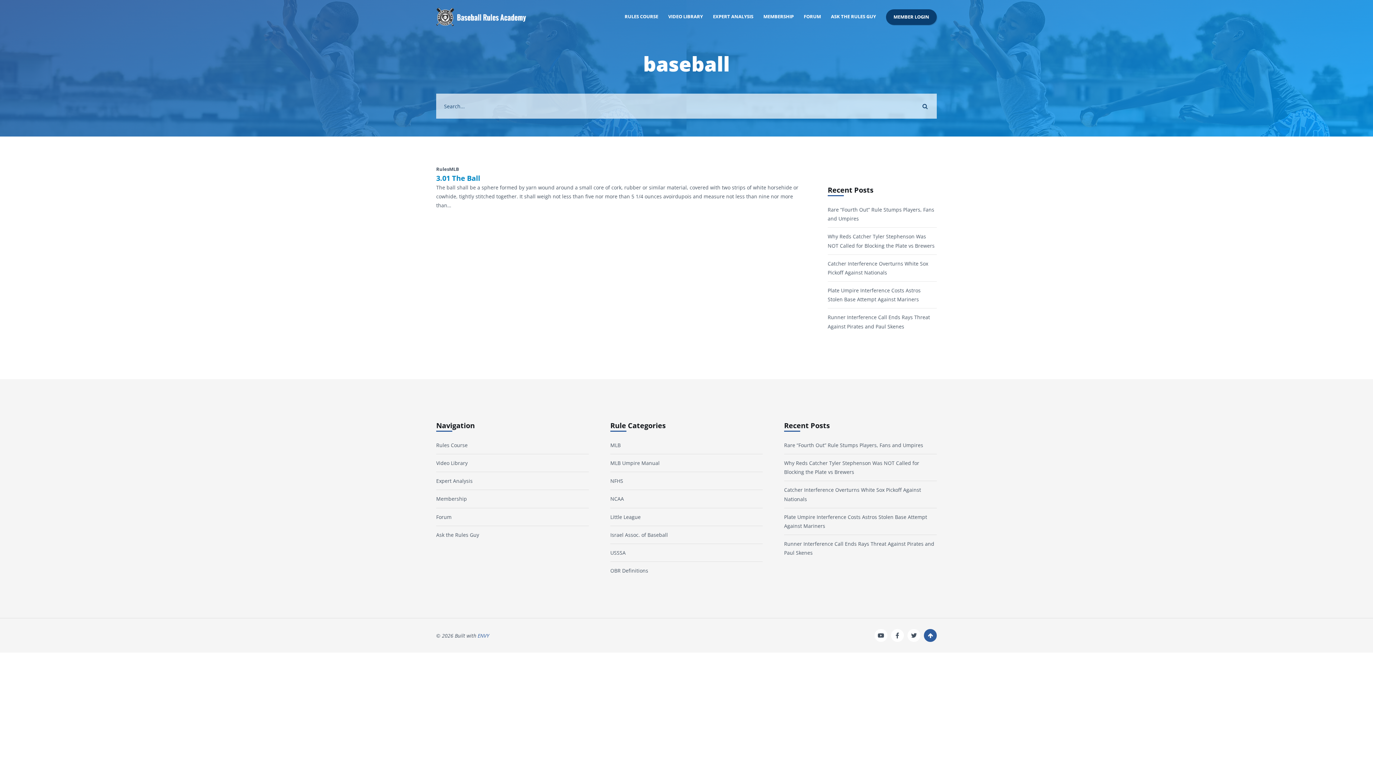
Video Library (685, 17)
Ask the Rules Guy (853, 17)
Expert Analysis (733, 17)
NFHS (616, 480)
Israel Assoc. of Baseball (639, 534)
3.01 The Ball (458, 178)
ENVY (483, 635)
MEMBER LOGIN (911, 17)
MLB (615, 445)
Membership (778, 17)
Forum (812, 17)
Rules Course (641, 17)
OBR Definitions (629, 570)
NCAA (617, 498)
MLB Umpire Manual (635, 463)
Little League (625, 517)
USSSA (618, 552)
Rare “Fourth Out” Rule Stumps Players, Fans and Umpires (853, 445)
